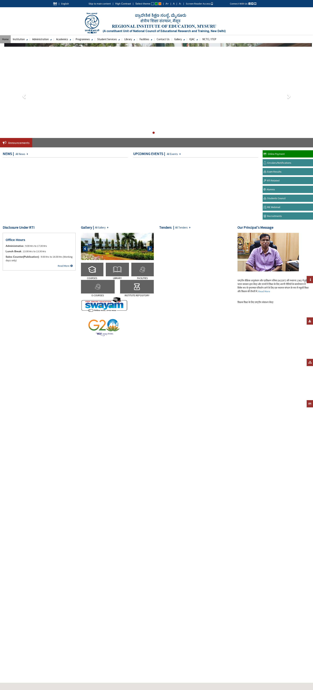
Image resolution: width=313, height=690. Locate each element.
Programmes (83, 39)
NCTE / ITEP (209, 39)
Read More (64, 265)
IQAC (192, 39)
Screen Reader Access (198, 3)
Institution (19, 39)
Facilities (144, 39)
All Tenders (181, 227)
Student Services (107, 39)
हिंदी (55, 3)
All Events (172, 154)
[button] (23, 95)
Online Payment (276, 154)
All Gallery (100, 227)
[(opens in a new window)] (250, 3)
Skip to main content (100, 3)
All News (20, 154)
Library (128, 39)
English (65, 3)
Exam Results (274, 171)
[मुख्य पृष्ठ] (156, 22)
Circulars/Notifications (279, 162)
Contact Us (163, 39)
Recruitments (274, 216)
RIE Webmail (273, 207)
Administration (40, 39)
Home (5, 39)
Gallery (178, 39)
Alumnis (271, 189)
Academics (62, 39)
